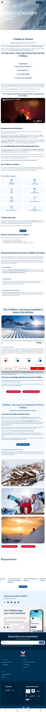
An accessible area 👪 (23, 74)
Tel (28, 708)
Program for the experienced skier (31, 391)
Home (2, 27)
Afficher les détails (39, 365)
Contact (4, 676)
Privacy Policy (21, 645)
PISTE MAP (23, 230)
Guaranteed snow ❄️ (23, 70)
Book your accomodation (23, 444)
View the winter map (6, 19)
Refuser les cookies (8, 368)
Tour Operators (5, 664)
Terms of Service (28, 645)
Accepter (37, 368)
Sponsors (26, 667)
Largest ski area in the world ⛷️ (23, 66)
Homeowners (27, 664)
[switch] (17, 361)
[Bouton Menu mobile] (44, 2)
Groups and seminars (6, 662)
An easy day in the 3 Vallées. (13, 391)
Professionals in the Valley (29, 662)
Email (23, 708)
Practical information (6, 674)
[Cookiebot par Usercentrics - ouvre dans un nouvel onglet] (37, 343)
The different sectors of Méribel (9, 546)
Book (40, 2)
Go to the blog (23, 586)
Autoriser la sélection (23, 368)
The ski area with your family (28, 546)
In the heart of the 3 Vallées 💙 (23, 78)
